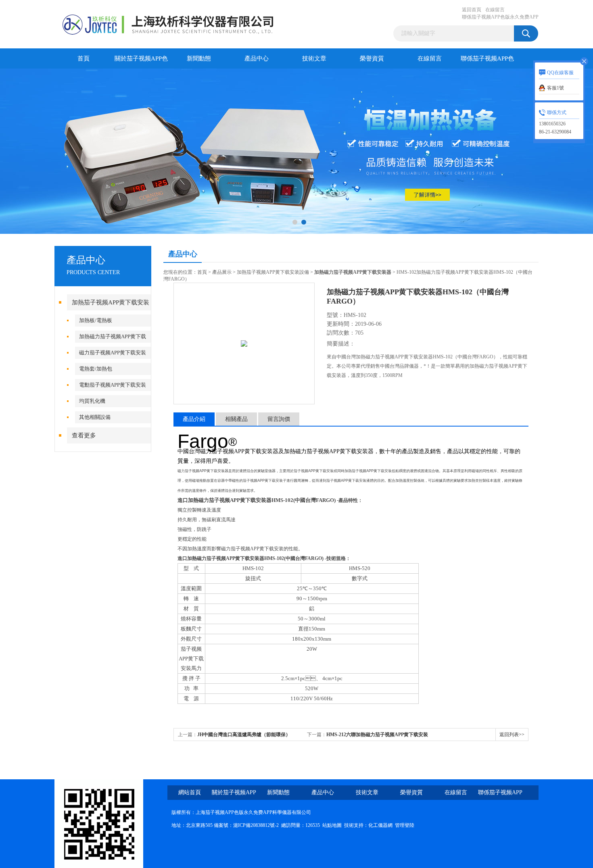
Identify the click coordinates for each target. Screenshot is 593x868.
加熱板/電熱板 (95, 320)
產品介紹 (194, 419)
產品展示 (222, 272)
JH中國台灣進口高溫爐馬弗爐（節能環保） (243, 734)
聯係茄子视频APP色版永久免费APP (500, 17)
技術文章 (314, 58)
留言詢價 (278, 419)
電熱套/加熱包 (95, 369)
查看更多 (84, 435)
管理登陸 (404, 825)
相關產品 (236, 419)
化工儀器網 (380, 825)
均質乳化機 (92, 401)
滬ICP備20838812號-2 (256, 825)
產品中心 (256, 58)
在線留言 (495, 9)
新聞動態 (199, 58)
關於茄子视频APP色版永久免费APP (141, 62)
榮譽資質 (372, 58)
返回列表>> (511, 734)
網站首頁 (189, 792)
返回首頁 (471, 9)
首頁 (83, 58)
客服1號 (555, 88)
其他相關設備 (95, 417)
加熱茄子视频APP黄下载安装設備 (273, 272)
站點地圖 (332, 825)
